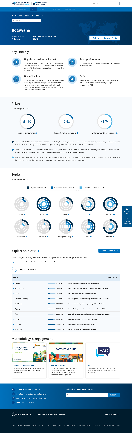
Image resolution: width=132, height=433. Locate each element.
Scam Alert (96, 425)
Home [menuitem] (14, 9)
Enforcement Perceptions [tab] (53, 262)
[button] (26, 20)
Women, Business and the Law (51, 414)
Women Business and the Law (35, 394)
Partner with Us (58, 365)
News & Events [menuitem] (70, 9)
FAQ (89, 365)
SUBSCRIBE (114, 395)
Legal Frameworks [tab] (18, 262)
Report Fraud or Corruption (111, 425)
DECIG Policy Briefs (28, 402)
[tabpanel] (66, 299)
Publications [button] (43, 9)
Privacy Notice (57, 425)
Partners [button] (56, 9)
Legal (48, 425)
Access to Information (84, 425)
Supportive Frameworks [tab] (34, 262)
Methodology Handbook (24, 365)
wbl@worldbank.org (33, 390)
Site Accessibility (69, 425)
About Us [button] (22, 9)
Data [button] (32, 9)
